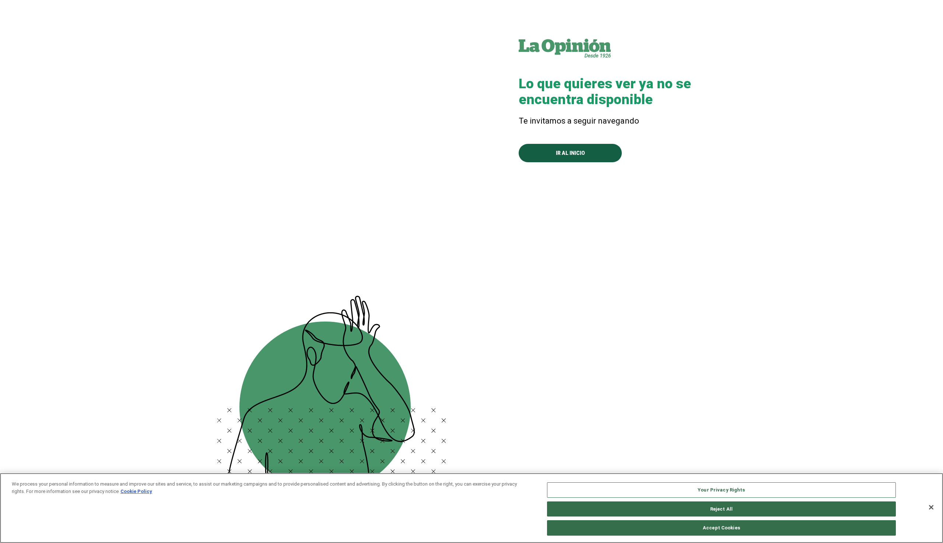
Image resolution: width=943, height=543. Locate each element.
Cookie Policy (136, 491)
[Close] (931, 507)
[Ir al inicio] (565, 48)
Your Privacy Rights (721, 490)
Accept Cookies (721, 527)
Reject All (721, 509)
